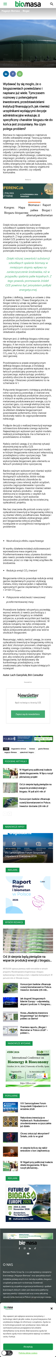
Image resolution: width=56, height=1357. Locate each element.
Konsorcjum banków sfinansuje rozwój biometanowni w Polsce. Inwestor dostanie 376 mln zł (35, 802)
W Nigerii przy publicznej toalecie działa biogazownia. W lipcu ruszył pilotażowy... (36, 1165)
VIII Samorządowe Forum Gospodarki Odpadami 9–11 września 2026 (25, 855)
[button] (51, 1308)
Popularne (11, 1096)
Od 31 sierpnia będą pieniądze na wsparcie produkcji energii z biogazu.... (27, 958)
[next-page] (9, 814)
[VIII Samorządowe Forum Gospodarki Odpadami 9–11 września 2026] (10, 1107)
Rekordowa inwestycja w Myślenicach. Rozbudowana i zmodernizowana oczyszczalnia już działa (35, 1122)
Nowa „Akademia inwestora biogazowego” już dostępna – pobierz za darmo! (34, 1016)
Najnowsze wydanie (19, 1043)
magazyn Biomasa (10, 752)
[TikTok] (35, 1249)
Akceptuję (28, 1347)
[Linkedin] (6, 74)
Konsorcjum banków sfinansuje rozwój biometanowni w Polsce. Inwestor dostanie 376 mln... (36, 987)
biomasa (32, 749)
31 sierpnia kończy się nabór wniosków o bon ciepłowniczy (35, 1149)
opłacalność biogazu (27, 752)
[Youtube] (28, 1254)
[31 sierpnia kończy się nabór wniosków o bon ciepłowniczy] (10, 1152)
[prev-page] (5, 814)
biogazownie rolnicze (18, 749)
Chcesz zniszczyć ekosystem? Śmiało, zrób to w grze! (34, 1135)
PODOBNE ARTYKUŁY (16, 761)
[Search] (52, 4)
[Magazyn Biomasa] (28, 1242)
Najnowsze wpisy (14, 827)
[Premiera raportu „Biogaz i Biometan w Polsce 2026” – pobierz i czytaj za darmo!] (10, 1031)
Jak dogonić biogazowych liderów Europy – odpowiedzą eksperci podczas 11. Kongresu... (35, 1001)
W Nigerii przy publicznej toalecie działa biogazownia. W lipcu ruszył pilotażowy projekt (36, 773)
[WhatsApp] (20, 74)
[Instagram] (24, 1249)
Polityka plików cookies (28, 1353)
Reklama (12, 870)
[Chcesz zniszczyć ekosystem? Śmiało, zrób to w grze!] (10, 1137)
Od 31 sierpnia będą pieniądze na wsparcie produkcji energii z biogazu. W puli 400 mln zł (35, 788)
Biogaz (26, 11)
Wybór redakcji (14, 922)
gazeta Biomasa (43, 749)
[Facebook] (13, 74)
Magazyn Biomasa (10, 11)
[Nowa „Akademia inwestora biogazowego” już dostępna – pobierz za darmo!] (10, 1017)
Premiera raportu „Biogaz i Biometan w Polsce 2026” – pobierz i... (34, 1030)
